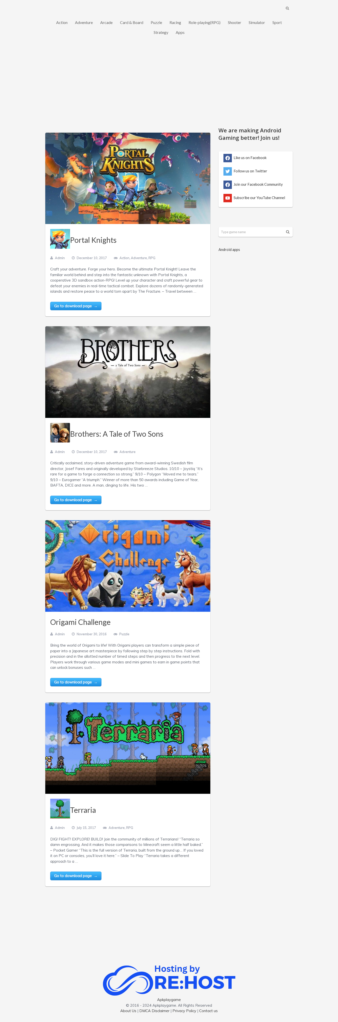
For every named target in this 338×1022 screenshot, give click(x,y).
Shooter (234, 22)
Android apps (229, 249)
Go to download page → (75, 306)
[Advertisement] (169, 84)
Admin (60, 258)
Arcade (106, 22)
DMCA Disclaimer (154, 1010)
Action (62, 22)
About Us (128, 1010)
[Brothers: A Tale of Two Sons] (127, 372)
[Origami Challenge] (127, 566)
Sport (277, 22)
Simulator (257, 22)
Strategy (161, 32)
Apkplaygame (169, 999)
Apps (180, 32)
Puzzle (156, 22)
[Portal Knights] (127, 178)
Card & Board (131, 22)
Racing (175, 22)
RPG (151, 258)
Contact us (208, 1010)
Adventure (84, 22)
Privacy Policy (184, 1010)
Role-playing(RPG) (204, 22)
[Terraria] (127, 748)
